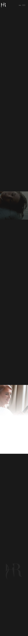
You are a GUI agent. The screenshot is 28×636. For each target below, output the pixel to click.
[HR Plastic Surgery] (3, 5)
